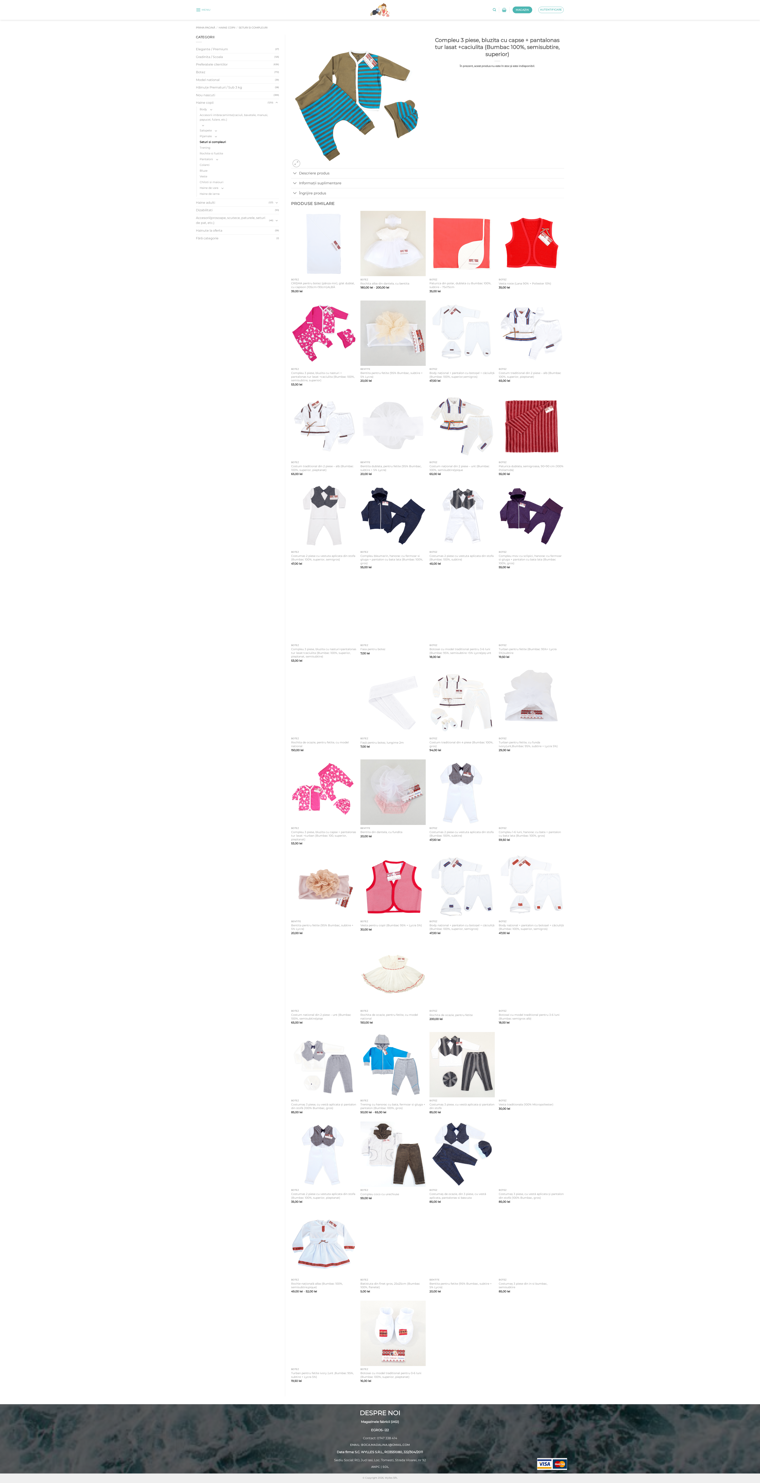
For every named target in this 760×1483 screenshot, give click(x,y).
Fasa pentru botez (372, 649)
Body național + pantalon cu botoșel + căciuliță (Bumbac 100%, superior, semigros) (461, 927)
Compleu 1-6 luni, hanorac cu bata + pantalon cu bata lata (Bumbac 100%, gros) (530, 834)
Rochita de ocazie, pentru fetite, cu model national (320, 744)
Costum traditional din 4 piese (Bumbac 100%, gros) (461, 744)
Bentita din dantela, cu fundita (381, 832)
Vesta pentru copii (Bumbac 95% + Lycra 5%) (391, 925)
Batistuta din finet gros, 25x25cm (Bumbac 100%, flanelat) (390, 1285)
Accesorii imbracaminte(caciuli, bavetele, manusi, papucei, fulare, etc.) (234, 117)
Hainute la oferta (209, 230)
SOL (386, 1467)
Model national (207, 80)
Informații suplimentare (320, 183)
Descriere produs (314, 173)
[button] (203, 10)
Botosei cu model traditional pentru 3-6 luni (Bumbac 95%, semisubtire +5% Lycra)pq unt (460, 651)
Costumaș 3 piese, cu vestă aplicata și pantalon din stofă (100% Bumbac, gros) (323, 1106)
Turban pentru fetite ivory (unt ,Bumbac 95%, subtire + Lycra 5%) (322, 1375)
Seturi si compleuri (253, 27)
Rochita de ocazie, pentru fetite (451, 1015)
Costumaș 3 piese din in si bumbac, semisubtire (523, 1285)
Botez (200, 72)
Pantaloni (206, 159)
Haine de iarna (209, 194)
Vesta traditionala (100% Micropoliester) (526, 1104)
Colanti (205, 165)
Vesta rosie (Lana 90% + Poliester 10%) (525, 283)
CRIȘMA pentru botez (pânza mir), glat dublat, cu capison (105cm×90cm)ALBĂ (323, 285)
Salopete (206, 130)
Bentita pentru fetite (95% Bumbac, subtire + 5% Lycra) (391, 375)
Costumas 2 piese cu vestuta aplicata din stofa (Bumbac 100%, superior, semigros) (323, 557)
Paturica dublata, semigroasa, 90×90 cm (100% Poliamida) (531, 468)
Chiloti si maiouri (211, 182)
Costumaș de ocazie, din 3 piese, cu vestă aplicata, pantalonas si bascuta (457, 1196)
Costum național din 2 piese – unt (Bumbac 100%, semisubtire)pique (459, 468)
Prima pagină (205, 27)
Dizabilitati (204, 210)
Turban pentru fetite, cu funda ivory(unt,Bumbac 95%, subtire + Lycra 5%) (528, 744)
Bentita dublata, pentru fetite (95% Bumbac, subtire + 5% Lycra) (391, 468)
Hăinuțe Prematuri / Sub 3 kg (219, 87)
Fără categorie (207, 238)
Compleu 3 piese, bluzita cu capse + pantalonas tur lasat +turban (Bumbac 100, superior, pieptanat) (323, 835)
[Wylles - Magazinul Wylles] (380, 10)
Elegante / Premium (212, 49)
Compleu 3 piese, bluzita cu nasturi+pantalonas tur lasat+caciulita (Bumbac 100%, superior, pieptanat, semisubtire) (323, 652)
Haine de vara (209, 188)
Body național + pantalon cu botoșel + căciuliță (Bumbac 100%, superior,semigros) (461, 375)
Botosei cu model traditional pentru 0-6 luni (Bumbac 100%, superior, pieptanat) (390, 1375)
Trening (205, 147)
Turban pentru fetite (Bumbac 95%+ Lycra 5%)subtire (528, 651)
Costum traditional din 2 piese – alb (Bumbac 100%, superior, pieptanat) (530, 375)
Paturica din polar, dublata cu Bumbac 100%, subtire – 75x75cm (460, 285)
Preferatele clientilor (212, 64)
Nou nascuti (205, 95)
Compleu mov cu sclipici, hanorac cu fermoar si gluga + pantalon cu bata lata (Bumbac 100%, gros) (530, 559)
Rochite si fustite (211, 153)
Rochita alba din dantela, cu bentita (384, 283)
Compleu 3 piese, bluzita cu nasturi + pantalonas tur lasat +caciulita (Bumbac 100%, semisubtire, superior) (323, 376)
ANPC (375, 1467)
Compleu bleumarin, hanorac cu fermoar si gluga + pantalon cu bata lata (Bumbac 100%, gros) (391, 559)
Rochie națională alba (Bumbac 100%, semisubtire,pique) (317, 1285)
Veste (203, 176)
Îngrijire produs (312, 193)
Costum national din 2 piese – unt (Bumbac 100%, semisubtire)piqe (321, 1016)
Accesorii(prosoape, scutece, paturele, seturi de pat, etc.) (230, 220)
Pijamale (206, 136)
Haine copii (227, 27)
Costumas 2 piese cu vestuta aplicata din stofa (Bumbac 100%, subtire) (461, 557)
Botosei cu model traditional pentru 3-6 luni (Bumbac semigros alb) (529, 1016)
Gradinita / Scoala (209, 57)
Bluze (203, 170)
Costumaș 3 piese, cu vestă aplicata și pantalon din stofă (461, 1106)
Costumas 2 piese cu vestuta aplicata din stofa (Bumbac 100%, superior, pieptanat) (323, 1196)
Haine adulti (205, 203)
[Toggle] (276, 102)
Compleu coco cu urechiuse (379, 1194)
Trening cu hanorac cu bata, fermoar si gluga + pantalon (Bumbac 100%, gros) (392, 1106)
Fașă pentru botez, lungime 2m (382, 742)
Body (203, 109)
